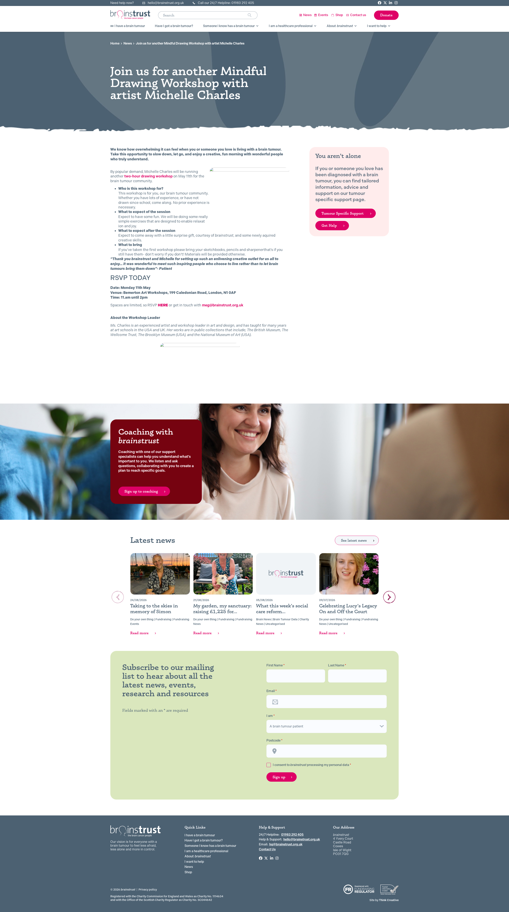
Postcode (274, 740)
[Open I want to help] (389, 26)
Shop (188, 872)
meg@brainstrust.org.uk (222, 305)
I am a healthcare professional (206, 851)
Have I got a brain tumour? (204, 840)
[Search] (252, 15)
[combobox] (203, 15)
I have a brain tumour (200, 835)
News (127, 43)
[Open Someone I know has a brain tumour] (257, 26)
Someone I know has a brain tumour (210, 846)
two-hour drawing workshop (148, 176)
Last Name (337, 665)
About (198, 856)
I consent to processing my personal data (312, 765)
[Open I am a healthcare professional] (315, 26)
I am (270, 715)
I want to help (194, 862)
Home (114, 43)
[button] (389, 597)
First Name (275, 665)
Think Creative (384, 900)
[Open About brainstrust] (355, 26)
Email (271, 691)
